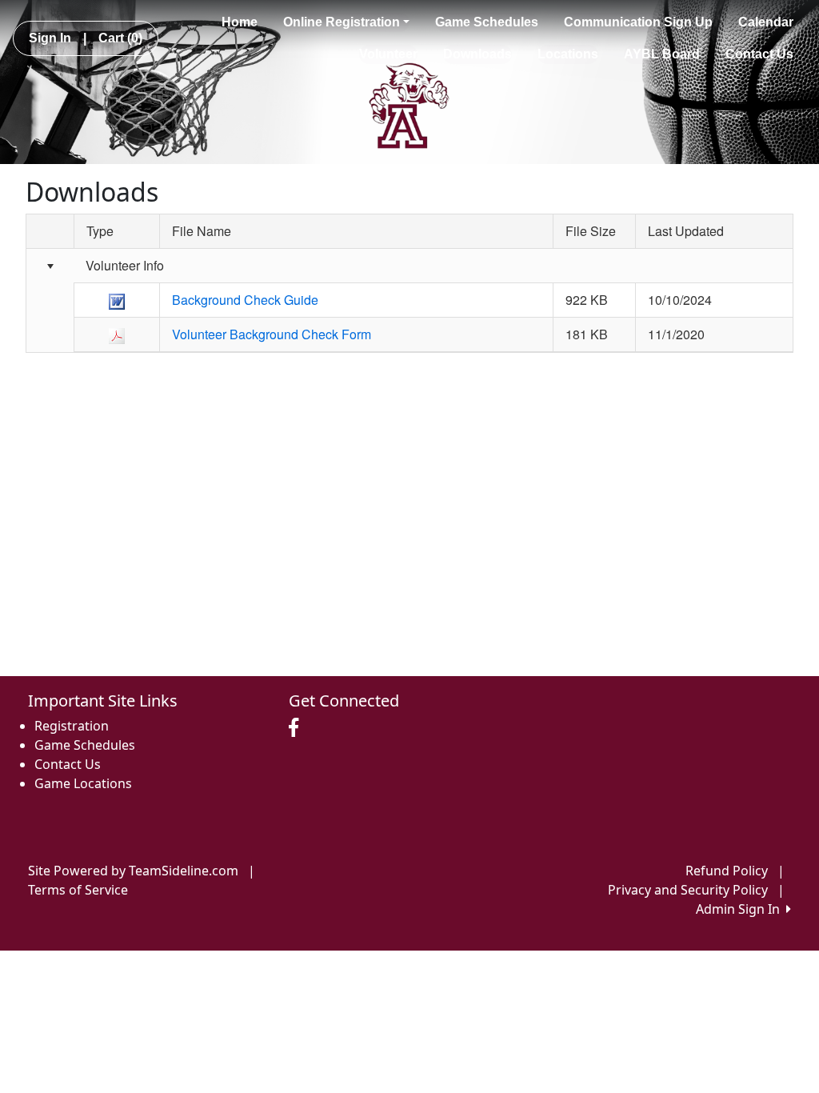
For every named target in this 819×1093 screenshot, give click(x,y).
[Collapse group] (50, 267)
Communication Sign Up (638, 22)
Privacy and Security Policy (688, 890)
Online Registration (341, 22)
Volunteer (388, 54)
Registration (71, 726)
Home (240, 22)
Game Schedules (486, 22)
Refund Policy (726, 870)
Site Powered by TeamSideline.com (133, 870)
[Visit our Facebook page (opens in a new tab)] (297, 728)
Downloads (477, 54)
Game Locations (83, 783)
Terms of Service (78, 890)
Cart (120, 38)
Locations (567, 54)
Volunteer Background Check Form (271, 334)
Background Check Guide (245, 299)
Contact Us (759, 54)
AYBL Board (662, 54)
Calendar (765, 22)
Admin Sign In (741, 909)
